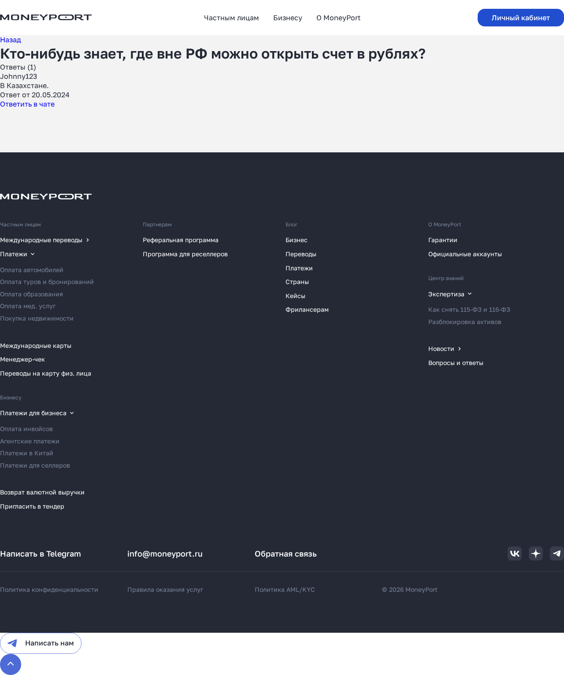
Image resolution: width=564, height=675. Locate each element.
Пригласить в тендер (32, 506)
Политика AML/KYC (285, 589)
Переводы (301, 254)
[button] (521, 17)
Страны (297, 281)
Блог (292, 224)
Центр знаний (446, 278)
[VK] (515, 553)
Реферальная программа (181, 239)
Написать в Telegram (40, 553)
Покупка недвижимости (37, 318)
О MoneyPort (444, 224)
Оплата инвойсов (26, 428)
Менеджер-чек (22, 359)
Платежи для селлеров (35, 465)
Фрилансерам (307, 309)
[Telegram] (557, 553)
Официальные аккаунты (465, 254)
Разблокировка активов (464, 321)
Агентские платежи (29, 441)
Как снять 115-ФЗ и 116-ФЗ (469, 309)
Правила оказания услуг (165, 589)
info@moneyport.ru (165, 553)
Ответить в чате (27, 104)
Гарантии (442, 239)
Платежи (299, 268)
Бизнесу (11, 397)
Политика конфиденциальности (49, 589)
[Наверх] (10, 664)
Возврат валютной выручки (42, 492)
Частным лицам (20, 224)
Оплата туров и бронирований (47, 281)
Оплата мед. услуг (28, 306)
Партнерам (157, 224)
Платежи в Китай (26, 453)
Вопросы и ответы (455, 362)
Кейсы (295, 295)
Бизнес (297, 239)
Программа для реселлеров (185, 254)
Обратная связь (286, 553)
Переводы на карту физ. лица (45, 373)
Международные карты (35, 345)
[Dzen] (536, 553)
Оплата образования (31, 294)
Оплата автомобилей (31, 269)
